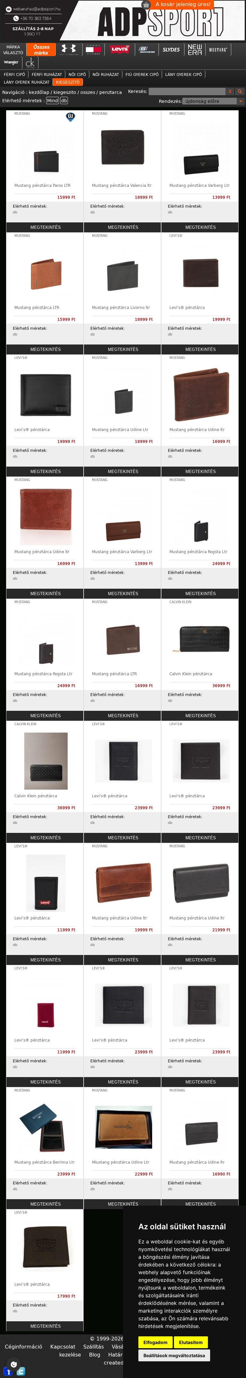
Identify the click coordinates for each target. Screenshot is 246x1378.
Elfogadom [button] (156, 1342)
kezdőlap (40, 92)
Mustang (22, 113)
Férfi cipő (14, 74)
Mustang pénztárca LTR (36, 307)
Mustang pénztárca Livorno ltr (121, 307)
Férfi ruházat (47, 74)
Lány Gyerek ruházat (26, 82)
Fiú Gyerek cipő (142, 74)
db (64, 100)
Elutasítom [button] (191, 1342)
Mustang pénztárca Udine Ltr (120, 429)
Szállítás (94, 1346)
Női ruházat (106, 74)
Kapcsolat (63, 1346)
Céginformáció (24, 1346)
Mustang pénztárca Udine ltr (197, 429)
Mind (52, 100)
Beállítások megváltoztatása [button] (174, 1355)
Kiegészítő (67, 82)
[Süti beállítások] (13, 1364)
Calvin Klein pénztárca (190, 674)
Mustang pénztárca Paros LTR (42, 185)
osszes (87, 92)
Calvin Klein (180, 602)
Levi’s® (176, 235)
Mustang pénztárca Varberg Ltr (199, 185)
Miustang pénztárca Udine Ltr (120, 1162)
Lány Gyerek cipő (183, 74)
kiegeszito (64, 92)
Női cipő (77, 74)
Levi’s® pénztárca (187, 307)
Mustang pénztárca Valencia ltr (122, 185)
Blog (95, 1354)
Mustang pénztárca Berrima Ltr (44, 1162)
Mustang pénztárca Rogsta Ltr (198, 551)
